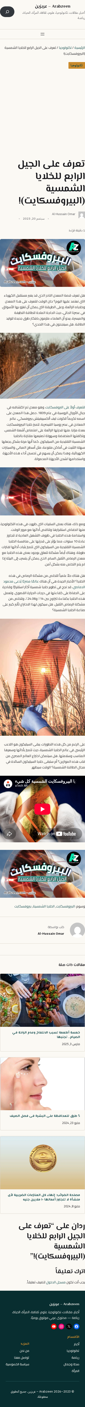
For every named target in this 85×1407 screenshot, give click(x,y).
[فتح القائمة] (42, 34)
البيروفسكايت (65, 906)
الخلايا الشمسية (44, 906)
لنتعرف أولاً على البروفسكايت (65, 407)
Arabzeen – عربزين (52, 6)
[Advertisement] (42, 114)
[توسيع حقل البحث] (7, 11)
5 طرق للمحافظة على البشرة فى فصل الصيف (45, 1116)
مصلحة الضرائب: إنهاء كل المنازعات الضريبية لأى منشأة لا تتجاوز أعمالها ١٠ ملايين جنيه (44, 1197)
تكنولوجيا (65, 47)
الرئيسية (79, 47)
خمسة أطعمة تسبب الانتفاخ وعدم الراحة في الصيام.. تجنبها (46, 1035)
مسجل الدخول (56, 1282)
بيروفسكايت (22, 906)
